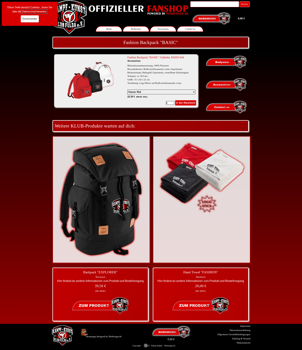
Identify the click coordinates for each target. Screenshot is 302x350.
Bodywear (136, 29)
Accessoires (162, 29)
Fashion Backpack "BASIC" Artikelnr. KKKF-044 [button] (155, 57)
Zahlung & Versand (241, 338)
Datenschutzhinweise (34, 11)
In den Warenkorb (185, 102)
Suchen (244, 4)
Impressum (245, 326)
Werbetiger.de (115, 336)
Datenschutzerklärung (240, 330)
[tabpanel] (150, 42)
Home (109, 29)
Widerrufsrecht (243, 342)
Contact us (190, 29)
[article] (126, 80)
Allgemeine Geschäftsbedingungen (233, 334)
